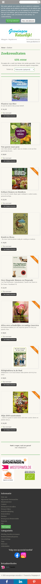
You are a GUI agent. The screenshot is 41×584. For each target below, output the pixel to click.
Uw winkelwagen (33, 39)
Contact (3, 504)
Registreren (12, 39)
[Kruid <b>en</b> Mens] (20, 224)
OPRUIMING (5, 546)
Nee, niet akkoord (28, 21)
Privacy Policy (6, 509)
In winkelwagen (9, 116)
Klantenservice (6, 502)
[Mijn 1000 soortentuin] (20, 402)
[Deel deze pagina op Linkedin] (20, 581)
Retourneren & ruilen (8, 507)
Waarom (4, 521)
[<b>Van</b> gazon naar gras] (20, 133)
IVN (2, 523)
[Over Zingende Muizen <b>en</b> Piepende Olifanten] (20, 267)
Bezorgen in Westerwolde (10, 519)
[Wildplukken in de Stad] (20, 357)
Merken (4, 516)
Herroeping (6, 527)
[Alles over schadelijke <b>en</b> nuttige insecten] (20, 312)
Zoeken (38, 2)
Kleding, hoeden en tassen (10, 534)
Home (3, 48)
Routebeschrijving (7, 511)
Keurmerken (5, 514)
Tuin (2, 541)
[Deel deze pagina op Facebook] (7, 581)
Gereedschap (5, 539)
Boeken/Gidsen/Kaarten (9, 537)
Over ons (4, 497)
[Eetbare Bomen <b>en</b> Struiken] (20, 178)
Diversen (4, 544)
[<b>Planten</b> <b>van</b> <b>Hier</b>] (20, 90)
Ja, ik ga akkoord (12, 21)
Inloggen (4, 39)
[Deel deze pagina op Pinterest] (34, 581)
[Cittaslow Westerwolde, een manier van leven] (18, 475)
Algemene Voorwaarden (9, 499)
